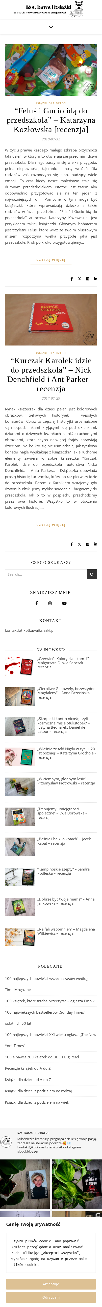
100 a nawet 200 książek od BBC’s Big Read (42, 1056)
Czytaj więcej (51, 259)
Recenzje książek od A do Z (28, 1068)
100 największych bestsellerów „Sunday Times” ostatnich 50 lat (45, 1018)
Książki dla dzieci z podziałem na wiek (37, 1102)
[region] (51, 1262)
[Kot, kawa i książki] (51, 10)
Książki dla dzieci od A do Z (28, 1079)
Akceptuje (51, 1284)
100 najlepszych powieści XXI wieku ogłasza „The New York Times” (50, 1040)
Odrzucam (51, 1297)
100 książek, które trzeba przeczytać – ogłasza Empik (50, 1000)
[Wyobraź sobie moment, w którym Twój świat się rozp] (25, 1184)
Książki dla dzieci (51, 103)
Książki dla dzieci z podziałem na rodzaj (38, 1090)
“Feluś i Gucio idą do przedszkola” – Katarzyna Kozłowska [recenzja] (51, 120)
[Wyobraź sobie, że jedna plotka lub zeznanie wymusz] (77, 1184)
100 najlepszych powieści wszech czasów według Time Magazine (46, 984)
